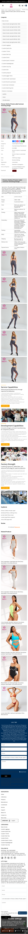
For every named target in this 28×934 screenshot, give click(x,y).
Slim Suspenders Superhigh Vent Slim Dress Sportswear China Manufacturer (12, 562)
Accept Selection (15, 928)
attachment (23, 771)
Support (3, 810)
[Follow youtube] (2, 858)
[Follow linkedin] (8, 858)
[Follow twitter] (11, 858)
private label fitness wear (7, 515)
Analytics (12, 930)
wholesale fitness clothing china (9, 513)
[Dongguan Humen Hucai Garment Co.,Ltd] (11, 5)
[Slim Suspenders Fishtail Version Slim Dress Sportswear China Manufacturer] (14, 577)
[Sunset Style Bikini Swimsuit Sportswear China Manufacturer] (14, 699)
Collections (3, 797)
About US (3, 812)
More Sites (3, 817)
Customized (4, 804)
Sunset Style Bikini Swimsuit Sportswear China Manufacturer (12, 713)
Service (3, 807)
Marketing (25, 930)
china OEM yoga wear (6, 519)
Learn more (5, 406)
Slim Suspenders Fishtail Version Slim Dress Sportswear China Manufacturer (12, 592)
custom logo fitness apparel (8, 517)
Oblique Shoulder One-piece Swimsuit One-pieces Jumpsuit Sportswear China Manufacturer (13, 653)
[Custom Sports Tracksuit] (14, 171)
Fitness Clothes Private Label (8, 510)
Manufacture (4, 802)
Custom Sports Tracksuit (14, 10)
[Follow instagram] (15, 858)
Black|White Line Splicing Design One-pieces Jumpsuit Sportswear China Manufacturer (12, 683)
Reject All (7, 928)
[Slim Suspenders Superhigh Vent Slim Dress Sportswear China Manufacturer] (14, 547)
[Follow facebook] (5, 858)
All (6, 10)
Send (6, 776)
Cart (24, 5)
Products (3, 799)
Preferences (18, 930)
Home (2, 10)
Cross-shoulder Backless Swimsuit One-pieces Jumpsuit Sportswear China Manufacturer (12, 622)
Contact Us (3, 815)
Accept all (23, 928)
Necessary (6, 930)
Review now (17, 527)
